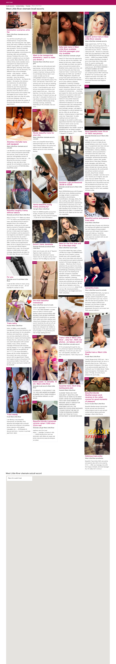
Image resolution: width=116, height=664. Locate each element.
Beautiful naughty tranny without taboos (17, 211)
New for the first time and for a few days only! (70, 244)
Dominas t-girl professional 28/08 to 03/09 (70, 183)
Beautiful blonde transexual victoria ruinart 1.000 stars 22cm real (44, 423)
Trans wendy (12, 414)
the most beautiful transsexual (40, 301)
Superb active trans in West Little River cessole (96, 38)
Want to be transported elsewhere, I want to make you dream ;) (44, 57)
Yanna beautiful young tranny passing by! (42, 205)
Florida (28, 6)
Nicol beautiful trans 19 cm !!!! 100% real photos (96, 132)
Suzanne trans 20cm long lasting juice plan (70, 387)
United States (20, 6)
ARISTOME (9, 2)
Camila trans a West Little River (96, 353)
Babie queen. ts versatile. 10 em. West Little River (45, 383)
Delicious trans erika (93, 456)
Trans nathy (12, 323)
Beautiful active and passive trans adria (97, 219)
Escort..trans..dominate (43, 244)
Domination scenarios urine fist (18, 31)
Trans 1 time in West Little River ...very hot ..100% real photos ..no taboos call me (70, 340)
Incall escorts (10, 6)
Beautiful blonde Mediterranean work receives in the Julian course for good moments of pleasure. (96, 397)
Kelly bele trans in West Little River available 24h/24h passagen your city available (69, 50)
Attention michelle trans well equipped (17, 143)
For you (10, 277)
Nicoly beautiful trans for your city (43, 134)
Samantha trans (92, 288)
